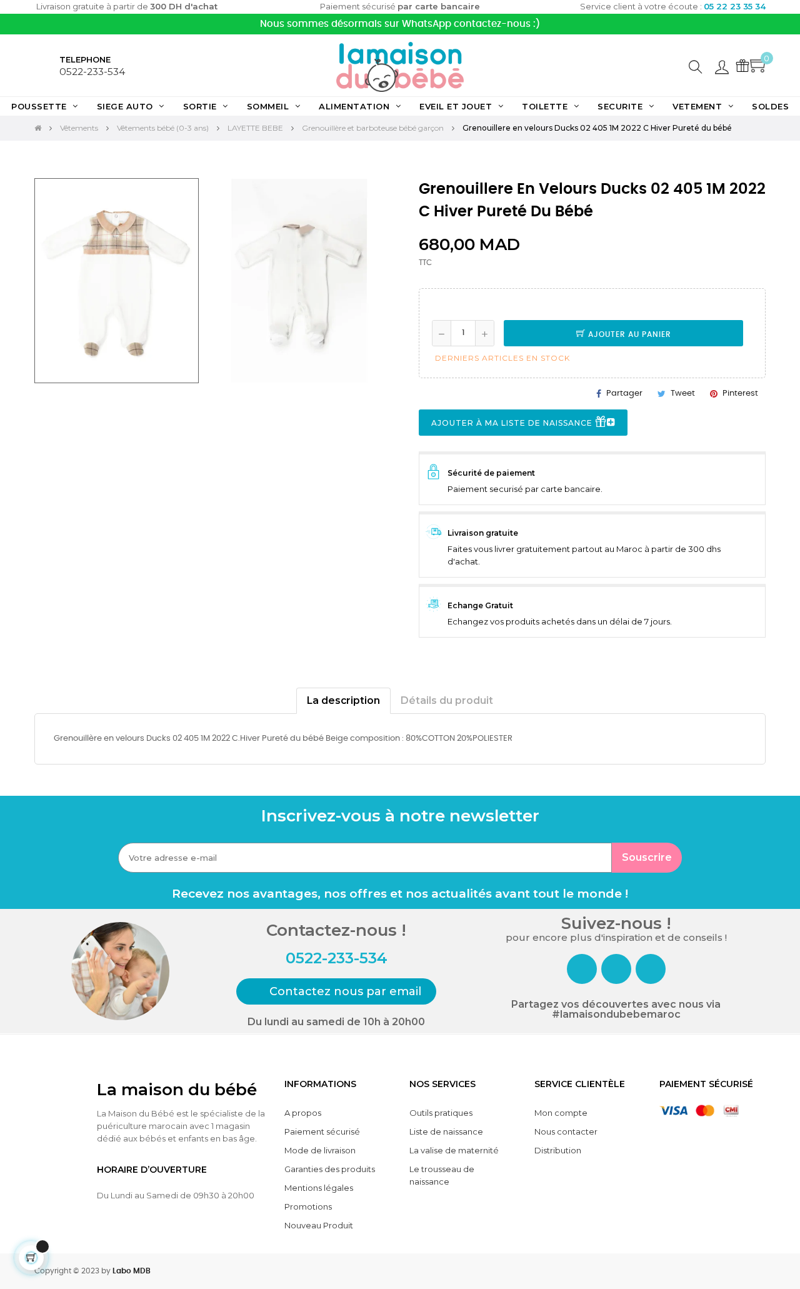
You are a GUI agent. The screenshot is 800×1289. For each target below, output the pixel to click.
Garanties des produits (329, 1169)
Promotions (308, 1206)
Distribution (557, 1150)
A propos (302, 1113)
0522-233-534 (92, 72)
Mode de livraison (320, 1150)
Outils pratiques (440, 1113)
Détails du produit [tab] (447, 700)
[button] (336, 991)
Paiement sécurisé (322, 1131)
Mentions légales (318, 1188)
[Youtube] (651, 969)
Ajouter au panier (628, 334)
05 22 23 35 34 (735, 6)
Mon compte (561, 1113)
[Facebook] (582, 969)
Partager (624, 393)
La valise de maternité (454, 1150)
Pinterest (740, 393)
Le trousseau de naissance (441, 1175)
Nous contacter (566, 1131)
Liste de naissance (446, 1131)
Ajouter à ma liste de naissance (513, 423)
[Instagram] (616, 969)
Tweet (683, 393)
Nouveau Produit (318, 1225)
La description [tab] (343, 700)
